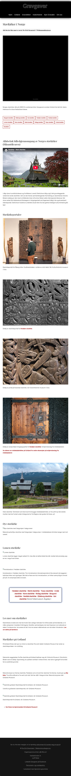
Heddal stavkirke (52, 118)
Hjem (10, 15)
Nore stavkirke (18, 122)
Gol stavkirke (30, 118)
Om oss (59, 15)
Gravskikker (26, 15)
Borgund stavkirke (8, 118)
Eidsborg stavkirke (20, 118)
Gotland (17, 15)
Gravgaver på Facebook (38, 762)
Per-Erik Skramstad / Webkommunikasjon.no (36, 748)
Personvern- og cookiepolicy (35, 765)
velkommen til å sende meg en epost (48, 744)
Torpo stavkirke (49, 122)
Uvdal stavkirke (60, 122)
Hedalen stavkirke (41, 118)
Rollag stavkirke (39, 122)
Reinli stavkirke (28, 122)
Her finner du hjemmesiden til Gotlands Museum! (21, 707)
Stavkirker (6, 126)
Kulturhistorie (37, 15)
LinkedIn (27, 762)
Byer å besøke (49, 15)
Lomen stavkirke (8, 122)
